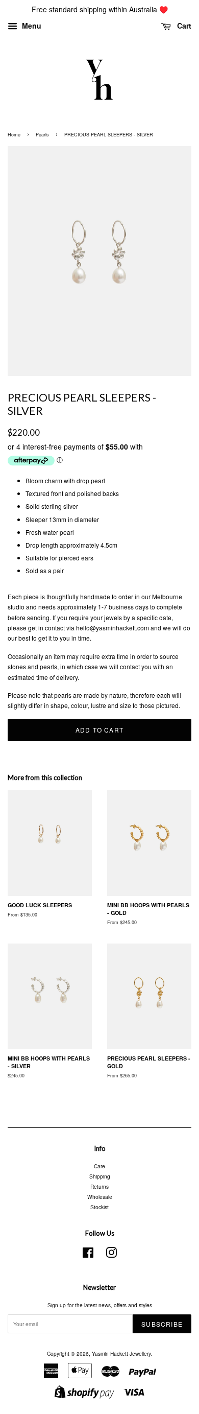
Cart (183, 25)
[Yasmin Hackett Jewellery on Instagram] (111, 1255)
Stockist (99, 1207)
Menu (30, 25)
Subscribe (162, 1323)
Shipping (99, 1176)
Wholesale (99, 1196)
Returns (99, 1186)
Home (14, 134)
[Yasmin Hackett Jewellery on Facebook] (88, 1255)
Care (99, 1166)
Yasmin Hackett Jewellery (121, 1353)
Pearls (42, 134)
